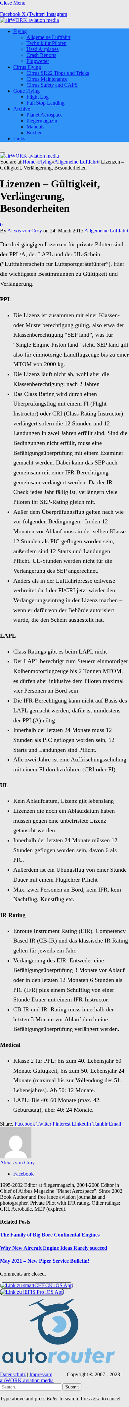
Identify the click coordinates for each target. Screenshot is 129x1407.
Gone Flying (26, 91)
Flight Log (37, 97)
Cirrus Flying (27, 67)
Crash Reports (41, 55)
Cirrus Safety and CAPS (52, 85)
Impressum (40, 1374)
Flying (20, 31)
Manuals (35, 126)
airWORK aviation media (27, 1380)
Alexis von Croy (24, 230)
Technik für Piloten (46, 43)
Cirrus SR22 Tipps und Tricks (57, 73)
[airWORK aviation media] (29, 20)
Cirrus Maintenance (46, 79)
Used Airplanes (42, 49)
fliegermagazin (41, 120)
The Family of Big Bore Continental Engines (50, 1234)
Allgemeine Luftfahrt (48, 37)
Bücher (34, 132)
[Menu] (2, 152)
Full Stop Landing (45, 103)
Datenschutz (13, 1374)
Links (19, 138)
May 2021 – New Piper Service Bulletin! (44, 1261)
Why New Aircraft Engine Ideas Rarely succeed (53, 1248)
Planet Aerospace (44, 115)
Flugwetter (37, 61)
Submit (72, 1386)
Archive (21, 109)
